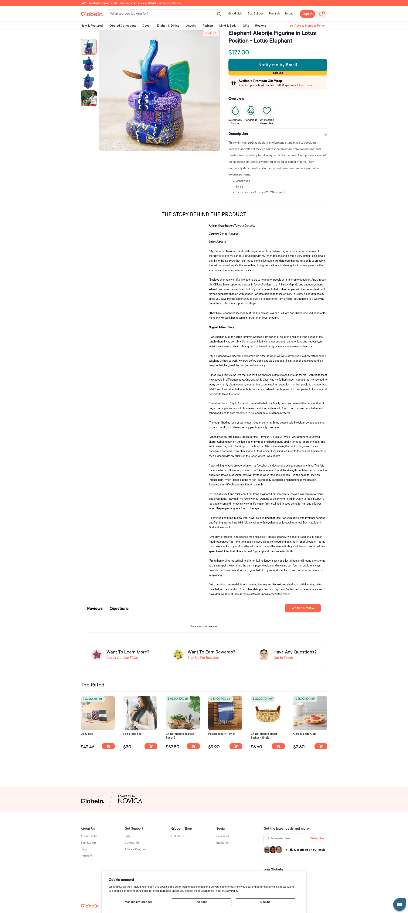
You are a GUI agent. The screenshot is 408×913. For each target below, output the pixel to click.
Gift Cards (177, 836)
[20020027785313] (278, 746)
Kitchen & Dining (168, 26)
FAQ (127, 836)
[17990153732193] (108, 746)
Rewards (274, 14)
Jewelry (191, 26)
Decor (146, 26)
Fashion (208, 26)
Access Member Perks (309, 26)
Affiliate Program (136, 849)
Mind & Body (227, 26)
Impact (290, 14)
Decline (265, 902)
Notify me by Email (277, 65)
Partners (86, 856)
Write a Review (303, 608)
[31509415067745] (320, 746)
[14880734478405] (193, 746)
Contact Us (132, 843)
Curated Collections (122, 26)
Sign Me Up (88, 843)
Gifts (246, 26)
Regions (260, 26)
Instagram (223, 843)
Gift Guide (235, 14)
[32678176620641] (150, 746)
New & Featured (92, 26)
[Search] (218, 14)
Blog (84, 849)
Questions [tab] (119, 609)
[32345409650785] (236, 746)
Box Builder (255, 14)
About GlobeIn (90, 836)
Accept (202, 902)
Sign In (307, 14)
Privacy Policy (230, 891)
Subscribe (317, 838)
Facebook (223, 836)
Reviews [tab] (95, 609)
